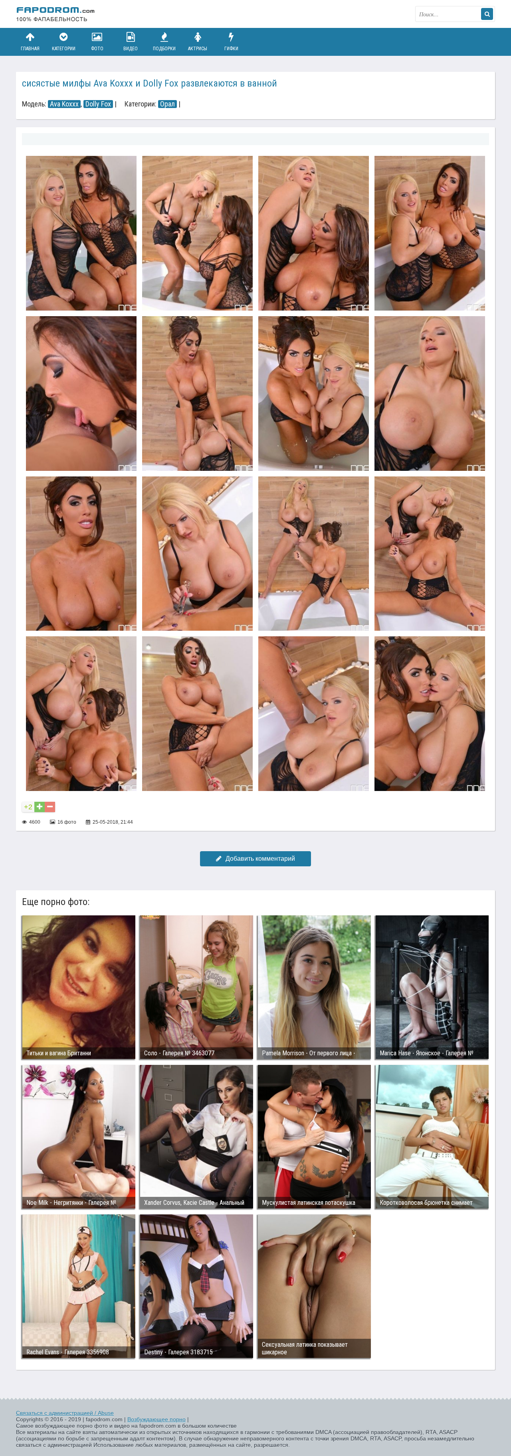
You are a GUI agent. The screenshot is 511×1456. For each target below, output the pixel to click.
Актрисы (197, 48)
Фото (97, 48)
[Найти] (487, 14)
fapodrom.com (56, 14)
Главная (30, 48)
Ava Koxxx (64, 104)
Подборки (164, 48)
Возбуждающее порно (156, 1419)
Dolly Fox (98, 104)
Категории (63, 48)
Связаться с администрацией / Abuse (65, 1413)
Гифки (231, 48)
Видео (130, 48)
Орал (167, 104)
